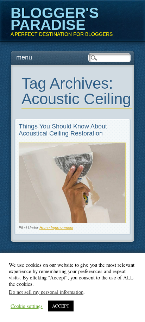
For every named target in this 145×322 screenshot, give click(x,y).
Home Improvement (56, 228)
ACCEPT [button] (60, 306)
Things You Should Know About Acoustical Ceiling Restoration (63, 130)
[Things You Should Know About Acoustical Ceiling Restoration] (72, 221)
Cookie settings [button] (27, 306)
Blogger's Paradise (55, 19)
